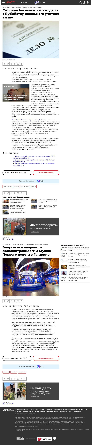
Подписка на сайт (28, 411)
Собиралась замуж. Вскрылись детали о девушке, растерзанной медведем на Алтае (77, 261)
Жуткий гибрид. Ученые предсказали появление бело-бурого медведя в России (78, 255)
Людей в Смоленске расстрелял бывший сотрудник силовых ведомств (48, 207)
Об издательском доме (21, 409)
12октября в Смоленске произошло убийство (29, 120)
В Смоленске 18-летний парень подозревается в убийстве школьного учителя (19, 201)
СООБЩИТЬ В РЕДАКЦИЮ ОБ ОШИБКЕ (25, 414)
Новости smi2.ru (8, 239)
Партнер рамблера (30, 438)
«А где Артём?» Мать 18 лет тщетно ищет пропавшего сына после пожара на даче (78, 279)
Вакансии (49, 409)
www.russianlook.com (9, 59)
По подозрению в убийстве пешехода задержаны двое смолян (18, 212)
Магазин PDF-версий (66, 411)
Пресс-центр (34, 409)
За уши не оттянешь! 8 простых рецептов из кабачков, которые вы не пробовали (78, 267)
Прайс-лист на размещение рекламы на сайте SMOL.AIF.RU (70, 409)
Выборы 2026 (77, 411)
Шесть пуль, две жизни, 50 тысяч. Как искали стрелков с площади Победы (48, 201)
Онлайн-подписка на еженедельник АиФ (46, 411)
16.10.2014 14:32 (6, 7)
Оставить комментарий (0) (46, 172)
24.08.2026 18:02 (7, 244)
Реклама (42, 409)
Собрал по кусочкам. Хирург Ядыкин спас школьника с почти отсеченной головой (78, 249)
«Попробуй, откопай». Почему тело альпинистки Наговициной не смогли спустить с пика (78, 273)
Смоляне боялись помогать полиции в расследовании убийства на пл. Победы (18, 207)
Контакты (18, 411)
